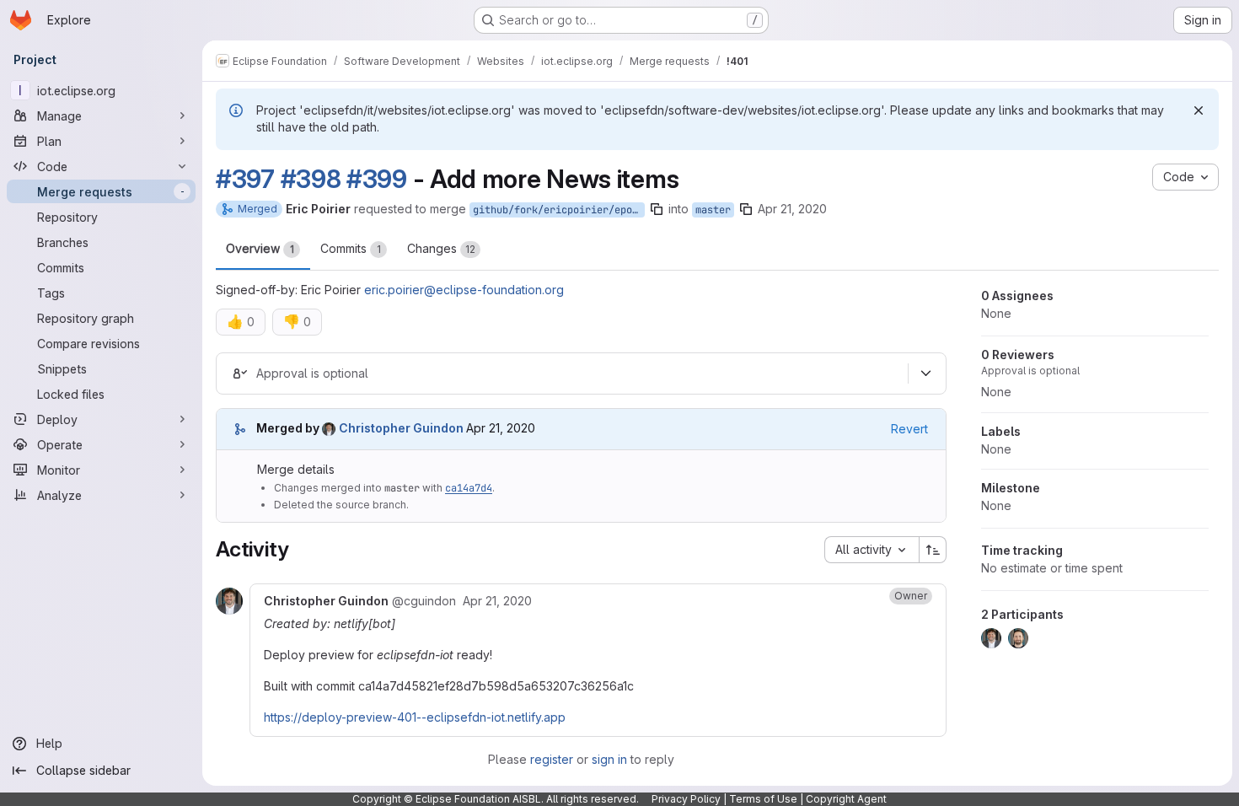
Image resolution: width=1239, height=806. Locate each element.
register (551, 759)
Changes (441, 248)
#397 (245, 179)
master (713, 210)
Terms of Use (763, 799)
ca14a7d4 (468, 488)
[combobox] (871, 549)
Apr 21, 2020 (792, 209)
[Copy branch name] (656, 209)
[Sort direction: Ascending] (933, 549)
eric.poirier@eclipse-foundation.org (464, 289)
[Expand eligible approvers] (925, 373)
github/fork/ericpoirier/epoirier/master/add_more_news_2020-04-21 (559, 210)
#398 (311, 179)
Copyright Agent (846, 799)
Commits (350, 248)
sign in (609, 759)
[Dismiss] (1198, 110)
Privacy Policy (686, 799)
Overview (260, 248)
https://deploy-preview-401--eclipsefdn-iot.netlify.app (415, 717)
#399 (376, 179)
